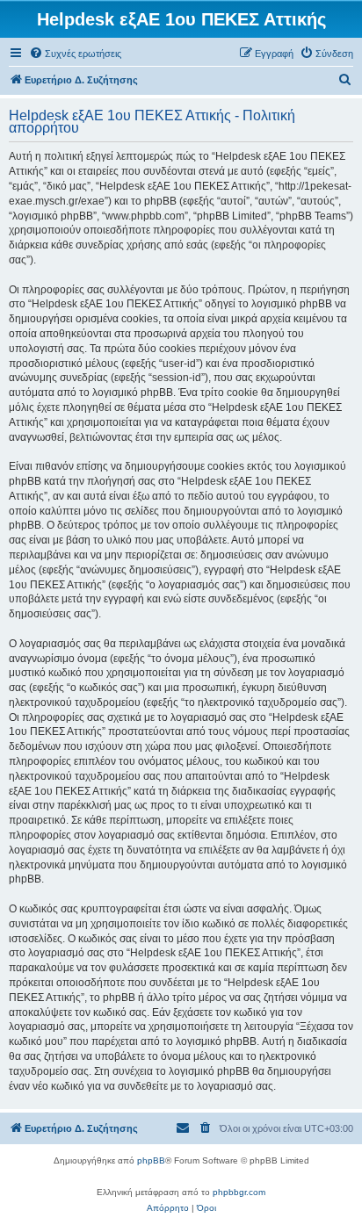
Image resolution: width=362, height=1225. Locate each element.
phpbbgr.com (239, 1192)
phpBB (151, 1160)
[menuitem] (75, 53)
